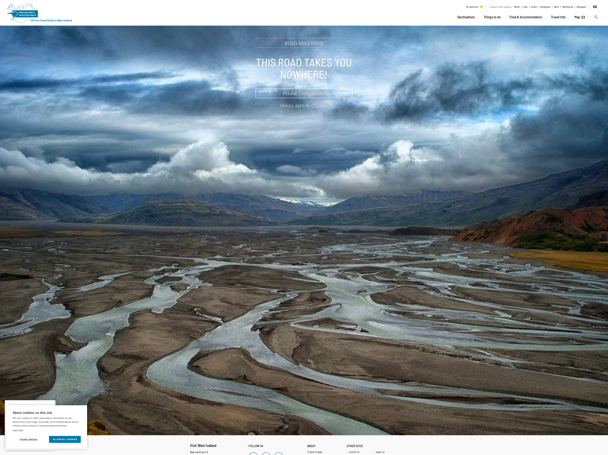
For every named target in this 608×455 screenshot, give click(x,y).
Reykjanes (545, 6)
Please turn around (304, 93)
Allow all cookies (65, 439)
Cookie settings (28, 439)
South (534, 6)
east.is (380, 452)
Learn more (18, 430)
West (556, 6)
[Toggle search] (596, 17)
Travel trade (314, 452)
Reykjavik (581, 6)
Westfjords (567, 6)
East (525, 6)
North (517, 6)
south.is (354, 452)
